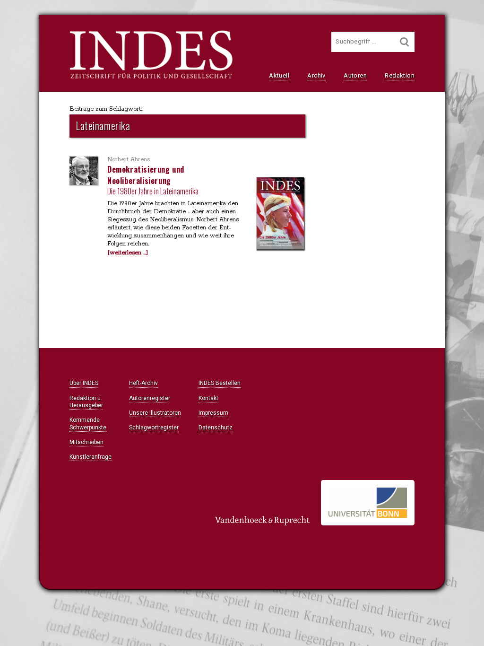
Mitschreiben (86, 442)
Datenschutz (216, 427)
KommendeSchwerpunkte (87, 423)
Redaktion (400, 75)
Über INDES (83, 383)
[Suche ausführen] (405, 42)
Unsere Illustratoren (155, 413)
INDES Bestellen (220, 383)
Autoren (355, 75)
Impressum (213, 413)
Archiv (316, 75)
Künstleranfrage (90, 457)
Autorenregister (149, 398)
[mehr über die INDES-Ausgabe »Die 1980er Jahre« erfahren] (280, 214)
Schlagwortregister (154, 427)
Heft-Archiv (143, 383)
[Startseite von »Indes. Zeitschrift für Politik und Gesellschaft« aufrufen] (151, 77)
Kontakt (208, 398)
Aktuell (279, 75)
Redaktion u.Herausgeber (86, 402)
